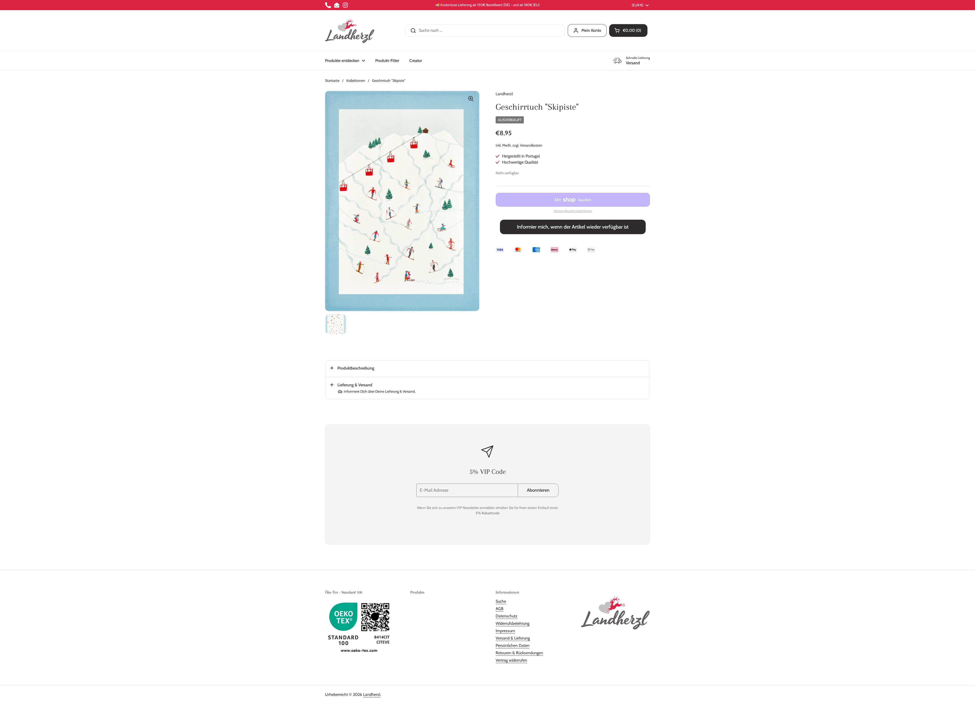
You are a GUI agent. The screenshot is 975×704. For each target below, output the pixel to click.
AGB (499, 608)
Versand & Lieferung (513, 638)
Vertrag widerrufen (511, 660)
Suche (501, 601)
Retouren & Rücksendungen (519, 652)
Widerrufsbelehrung (512, 623)
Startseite (332, 80)
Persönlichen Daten (512, 645)
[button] (628, 30)
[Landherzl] (350, 30)
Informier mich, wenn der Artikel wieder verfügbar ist (573, 227)
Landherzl (371, 694)
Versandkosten (531, 145)
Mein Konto (591, 30)
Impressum (505, 630)
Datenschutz (506, 616)
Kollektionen (355, 80)
